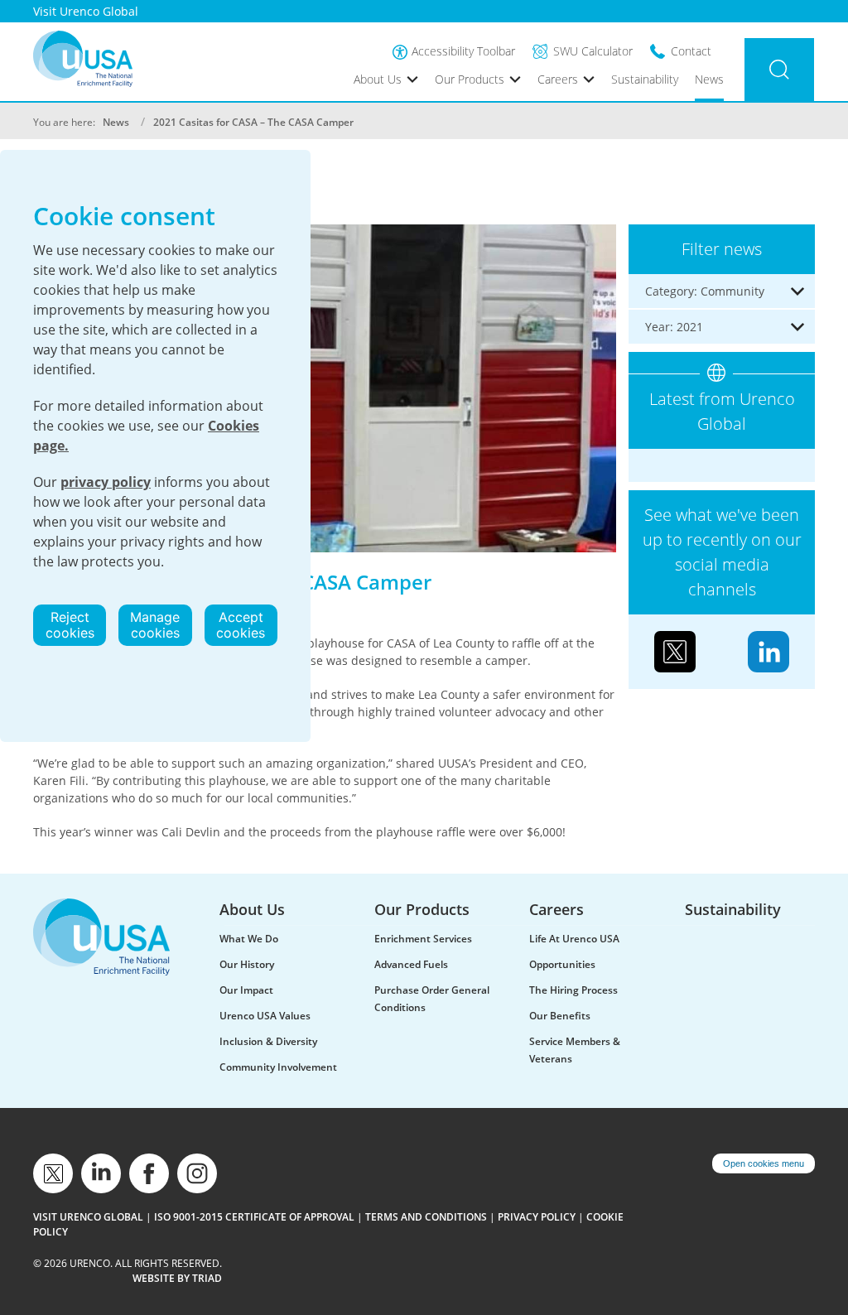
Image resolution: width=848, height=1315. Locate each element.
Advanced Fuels (411, 964)
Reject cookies (70, 625)
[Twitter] (674, 651)
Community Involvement (278, 1067)
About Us (378, 79)
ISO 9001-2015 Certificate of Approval (254, 1217)
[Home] (82, 59)
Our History (246, 964)
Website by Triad (177, 1278)
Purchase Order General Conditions (431, 998)
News (709, 79)
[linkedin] (101, 1173)
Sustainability (644, 79)
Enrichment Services (423, 939)
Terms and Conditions (426, 1217)
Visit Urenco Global (85, 11)
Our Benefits (559, 1016)
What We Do (248, 939)
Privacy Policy (537, 1217)
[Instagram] (197, 1173)
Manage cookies (155, 625)
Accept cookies (240, 625)
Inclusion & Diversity (268, 1041)
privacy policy (105, 482)
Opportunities (562, 964)
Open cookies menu (763, 1163)
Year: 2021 (674, 327)
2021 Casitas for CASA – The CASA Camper (253, 122)
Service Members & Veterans (574, 1050)
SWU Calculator (593, 51)
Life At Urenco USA (574, 939)
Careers (557, 79)
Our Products (469, 79)
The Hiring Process (573, 990)
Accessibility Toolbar (463, 51)
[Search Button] (779, 69)
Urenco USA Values (265, 1016)
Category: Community (704, 291)
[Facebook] (149, 1173)
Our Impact (246, 990)
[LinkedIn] (768, 651)
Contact (691, 51)
